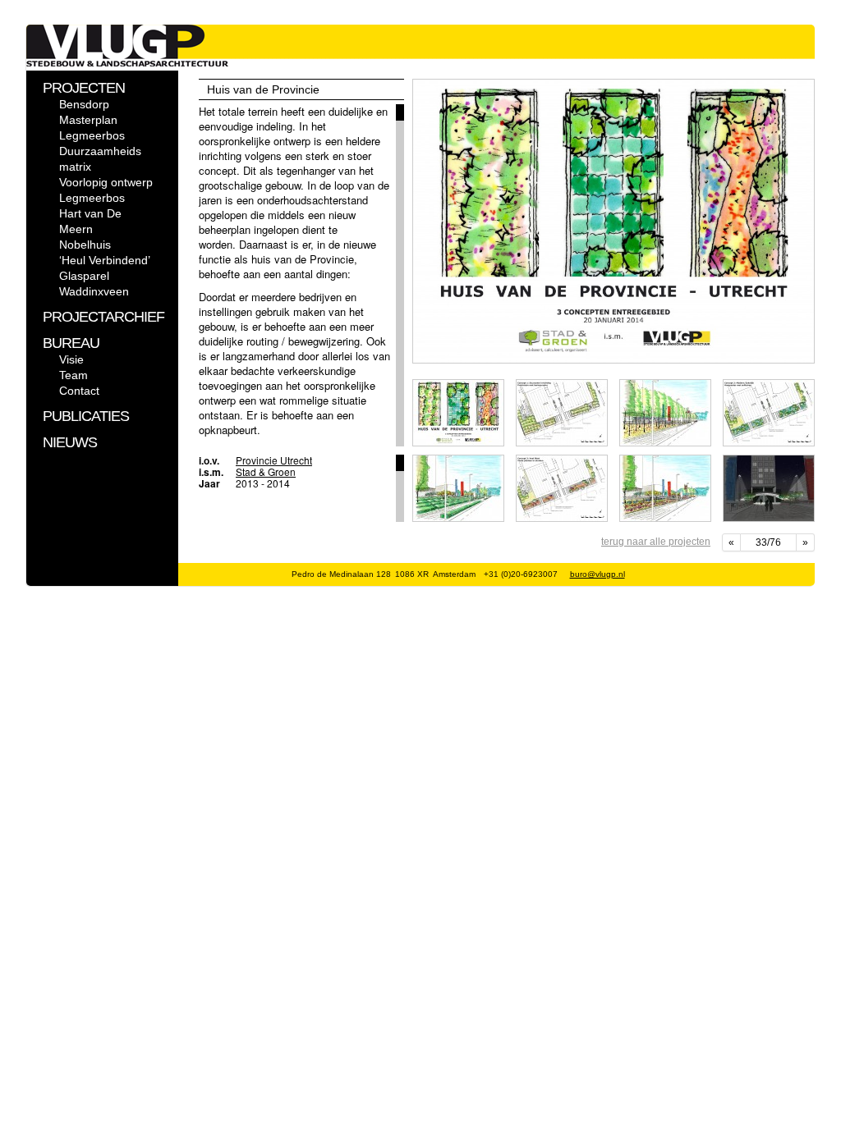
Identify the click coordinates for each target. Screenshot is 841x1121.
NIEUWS (70, 442)
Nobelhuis (85, 244)
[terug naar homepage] (127, 63)
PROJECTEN (84, 88)
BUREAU (71, 343)
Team (73, 375)
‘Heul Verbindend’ (104, 260)
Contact (79, 390)
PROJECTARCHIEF (103, 317)
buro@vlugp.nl (597, 574)
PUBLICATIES (86, 416)
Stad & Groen (266, 471)
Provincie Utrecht (274, 460)
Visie (71, 359)
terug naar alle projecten (655, 541)
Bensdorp (84, 104)
